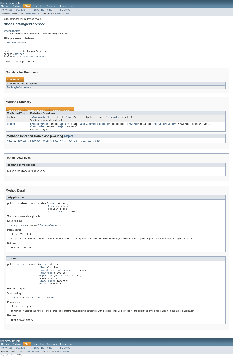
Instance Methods (36, 110)
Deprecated (52, 6)
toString (72, 141)
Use (35, 6)
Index (63, 6)
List (82, 124)
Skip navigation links (10, 3)
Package (17, 6)
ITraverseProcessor (17, 42)
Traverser (133, 124)
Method (35, 14)
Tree (42, 6)
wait (82, 141)
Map (156, 124)
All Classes (64, 10)
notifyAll (59, 141)
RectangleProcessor (18, 87)
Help (70, 6)
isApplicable (38, 117)
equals (11, 141)
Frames (35, 10)
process (34, 124)
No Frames (46, 10)
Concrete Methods (61, 110)
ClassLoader (112, 117)
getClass (22, 141)
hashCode (35, 141)
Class (69, 117)
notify (47, 141)
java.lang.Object (12, 31)
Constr (28, 14)
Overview (5, 6)
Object (19, 54)
